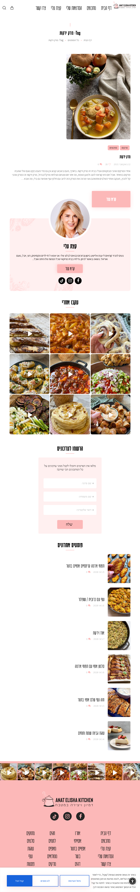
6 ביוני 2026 (98, 672)
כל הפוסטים (73, 40)
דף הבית (88, 40)
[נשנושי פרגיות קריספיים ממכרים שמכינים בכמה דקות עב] (110, 414)
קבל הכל (19, 880)
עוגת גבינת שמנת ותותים (91, 733)
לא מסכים (45, 880)
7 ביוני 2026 (98, 639)
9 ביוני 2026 (98, 572)
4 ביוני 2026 (98, 739)
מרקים (125, 147)
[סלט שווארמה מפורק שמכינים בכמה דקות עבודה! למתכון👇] (110, 374)
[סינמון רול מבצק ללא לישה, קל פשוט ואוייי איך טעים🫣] (110, 333)
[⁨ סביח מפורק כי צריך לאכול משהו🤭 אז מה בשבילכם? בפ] (29, 414)
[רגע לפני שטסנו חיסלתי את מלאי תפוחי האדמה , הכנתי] (70, 333)
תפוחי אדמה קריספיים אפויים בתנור (85, 565)
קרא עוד (111, 199)
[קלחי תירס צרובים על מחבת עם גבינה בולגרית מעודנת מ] (29, 374)
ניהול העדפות (74, 880)
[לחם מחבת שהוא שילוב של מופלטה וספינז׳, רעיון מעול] (70, 414)
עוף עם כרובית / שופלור (91, 599)
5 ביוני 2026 (98, 705)
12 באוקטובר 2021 (121, 164)
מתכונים (113, 147)
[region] (70, 880)
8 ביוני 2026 (98, 605)
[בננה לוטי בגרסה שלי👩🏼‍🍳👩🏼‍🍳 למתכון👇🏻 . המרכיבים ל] (29, 333)
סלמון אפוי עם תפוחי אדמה (89, 666)
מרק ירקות (125, 156)
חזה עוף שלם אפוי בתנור (91, 699)
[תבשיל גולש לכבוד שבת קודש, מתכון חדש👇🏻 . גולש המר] (70, 374)
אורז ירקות (98, 632)
